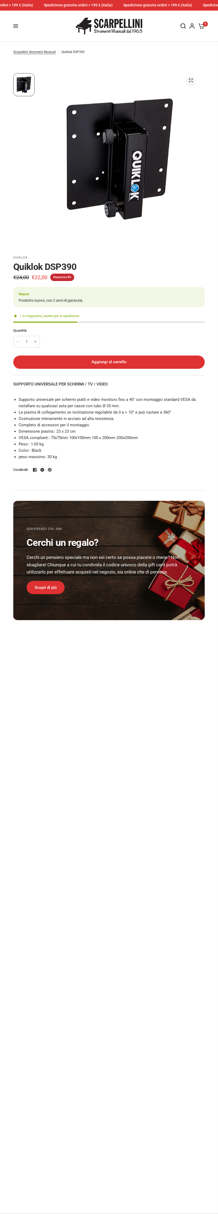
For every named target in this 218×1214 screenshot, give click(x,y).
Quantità (20, 330)
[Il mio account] (192, 26)
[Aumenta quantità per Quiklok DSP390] (35, 341)
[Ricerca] (183, 26)
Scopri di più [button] (46, 587)
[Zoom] (191, 80)
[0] (200, 26)
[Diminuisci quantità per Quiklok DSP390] (18, 341)
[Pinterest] (50, 470)
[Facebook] (35, 470)
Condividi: (20, 469)
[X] (42, 470)
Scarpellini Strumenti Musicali (34, 52)
